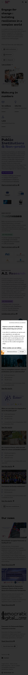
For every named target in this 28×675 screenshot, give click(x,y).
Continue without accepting (17, 322)
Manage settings (12, 351)
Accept (22, 351)
